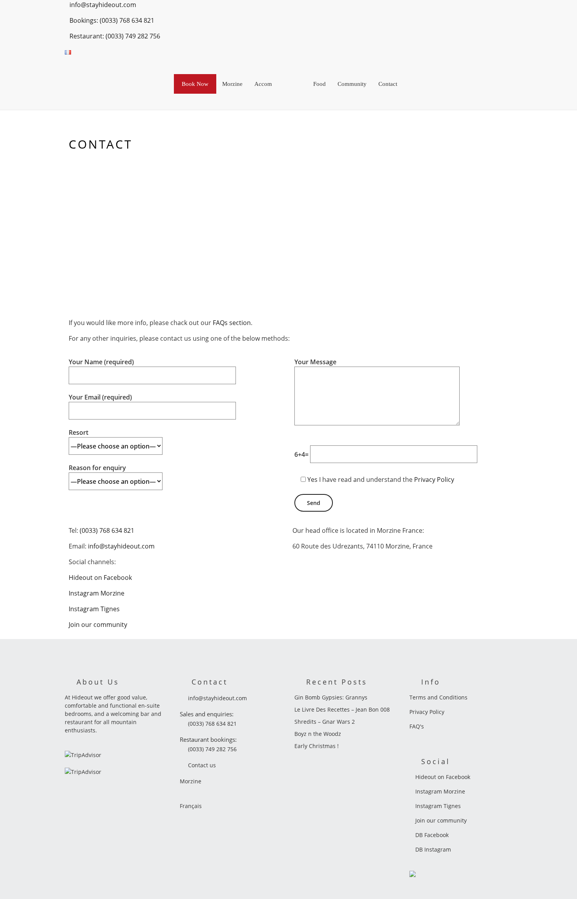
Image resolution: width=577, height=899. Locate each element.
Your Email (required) (100, 397)
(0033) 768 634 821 (107, 530)
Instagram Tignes (94, 609)
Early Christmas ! (316, 746)
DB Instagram (432, 849)
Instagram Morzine (96, 593)
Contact (387, 84)
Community (352, 84)
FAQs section (232, 322)
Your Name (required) (101, 362)
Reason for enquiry (97, 467)
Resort (78, 432)
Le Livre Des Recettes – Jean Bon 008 (342, 709)
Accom (263, 84)
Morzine (232, 84)
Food (319, 84)
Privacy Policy (434, 479)
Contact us (202, 765)
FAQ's (416, 726)
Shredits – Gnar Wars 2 (324, 721)
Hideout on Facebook (100, 577)
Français (191, 806)
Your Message (315, 362)
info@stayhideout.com (121, 546)
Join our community (98, 624)
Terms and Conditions (438, 697)
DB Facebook (431, 835)
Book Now (195, 84)
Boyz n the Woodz (317, 733)
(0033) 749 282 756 (212, 749)
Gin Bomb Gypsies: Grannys (330, 697)
